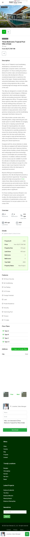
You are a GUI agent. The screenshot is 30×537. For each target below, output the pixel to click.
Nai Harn (6, 476)
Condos (6, 449)
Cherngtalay (7, 471)
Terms (21, 529)
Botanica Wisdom (8, 495)
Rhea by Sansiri (8, 498)
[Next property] (24, 394)
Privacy (15, 529)
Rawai (5, 479)
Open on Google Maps (20, 349)
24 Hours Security (9, 279)
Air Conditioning (8, 283)
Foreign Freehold (9, 295)
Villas (5, 446)
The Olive (6, 493)
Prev (11, 394)
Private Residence (9, 303)
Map (5, 452)
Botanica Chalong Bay (9, 501)
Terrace (6, 316)
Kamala (6, 473)
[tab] (4, 32)
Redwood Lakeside (9, 490)
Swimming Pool (8, 312)
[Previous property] (6, 394)
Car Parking (7, 287)
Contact (6, 457)
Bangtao (6, 468)
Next (18, 394)
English (18, 1)
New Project (5, 38)
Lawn (5, 299)
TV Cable (6, 320)
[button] (4, 53)
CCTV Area (7, 291)
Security (6, 308)
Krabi (23, 179)
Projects (6, 454)
